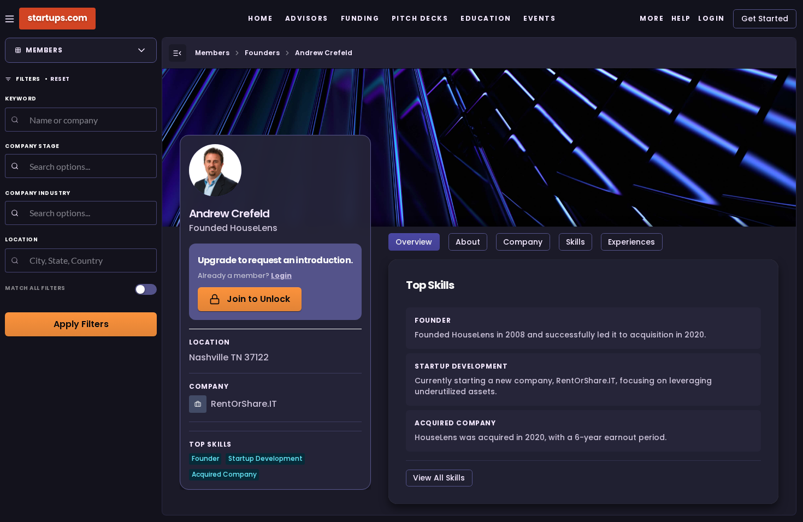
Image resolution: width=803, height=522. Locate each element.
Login (281, 275)
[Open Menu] (177, 53)
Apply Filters (81, 324)
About (468, 241)
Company (522, 241)
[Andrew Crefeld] (215, 170)
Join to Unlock (258, 299)
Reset (60, 79)
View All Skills (439, 477)
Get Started (764, 18)
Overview (413, 241)
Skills (575, 241)
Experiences (631, 241)
